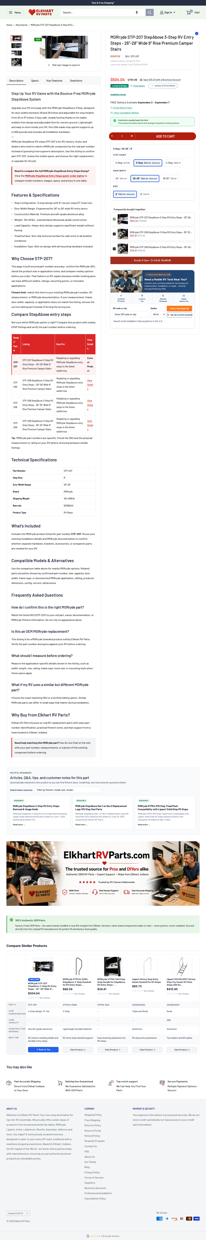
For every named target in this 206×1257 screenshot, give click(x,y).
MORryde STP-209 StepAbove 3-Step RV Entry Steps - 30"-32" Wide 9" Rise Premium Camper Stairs (161, 232)
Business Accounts (95, 1187)
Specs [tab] (35, 80)
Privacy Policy (92, 1172)
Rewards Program (94, 1140)
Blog (87, 1166)
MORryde (115, 56)
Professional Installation (98, 1193)
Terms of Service (93, 1177)
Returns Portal (92, 1130)
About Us (89, 1156)
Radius (154, 308)
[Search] (150, 12)
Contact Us (90, 1146)
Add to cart (165, 136)
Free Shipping (92, 1120)
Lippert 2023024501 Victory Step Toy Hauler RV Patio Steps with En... (181, 982)
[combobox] (103, 12)
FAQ (86, 1151)
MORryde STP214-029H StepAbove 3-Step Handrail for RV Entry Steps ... (77, 982)
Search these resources (21, 790)
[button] (137, 12)
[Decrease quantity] (112, 135)
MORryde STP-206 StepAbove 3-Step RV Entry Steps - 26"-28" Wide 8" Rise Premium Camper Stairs (161, 247)
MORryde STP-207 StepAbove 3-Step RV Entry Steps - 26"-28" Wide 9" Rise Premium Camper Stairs (161, 217)
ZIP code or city (120, 308)
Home (9, 25)
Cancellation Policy (95, 1198)
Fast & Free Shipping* (103, 2)
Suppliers (89, 1182)
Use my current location (181, 315)
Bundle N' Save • (152, 260)
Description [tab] (16, 80)
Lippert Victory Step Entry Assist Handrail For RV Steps (146, 980)
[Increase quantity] (131, 135)
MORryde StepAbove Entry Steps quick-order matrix (54, 175)
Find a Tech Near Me (179, 308)
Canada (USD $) (15, 1213)
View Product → (78, 1049)
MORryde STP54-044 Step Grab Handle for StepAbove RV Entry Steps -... (111, 982)
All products (22, 25)
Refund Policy (92, 1135)
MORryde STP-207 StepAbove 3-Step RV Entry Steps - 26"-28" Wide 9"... (42, 986)
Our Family (90, 1161)
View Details (90, 384)
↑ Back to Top (43, 1049)
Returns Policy (92, 1125)
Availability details (118, 95)
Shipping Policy (93, 1114)
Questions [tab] (76, 80)
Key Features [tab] (54, 80)
